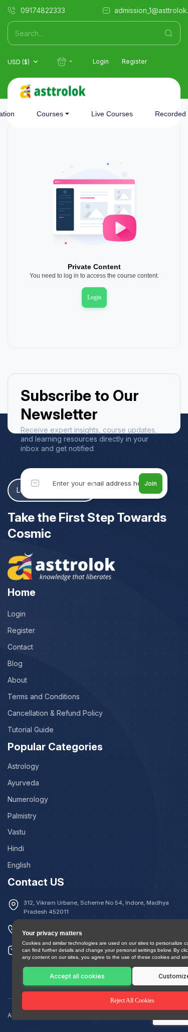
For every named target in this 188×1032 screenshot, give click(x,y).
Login (101, 61)
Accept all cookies (77, 976)
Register (134, 61)
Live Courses (112, 114)
